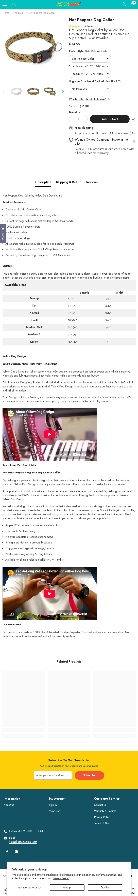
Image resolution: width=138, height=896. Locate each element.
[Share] (132, 119)
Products (18, 13)
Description (43, 182)
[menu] (5, 4)
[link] (24, 730)
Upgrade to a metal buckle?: (96, 81)
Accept (67, 887)
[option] (33, 47)
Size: (88, 66)
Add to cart (110, 119)
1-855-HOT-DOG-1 (32, 831)
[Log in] (124, 4)
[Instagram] (16, 851)
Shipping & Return (68, 182)
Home (6, 13)
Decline (105, 887)
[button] (3, 91)
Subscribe (89, 775)
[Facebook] (7, 851)
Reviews (92, 182)
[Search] (14, 4)
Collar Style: (88, 51)
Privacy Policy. (61, 878)
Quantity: (75, 112)
